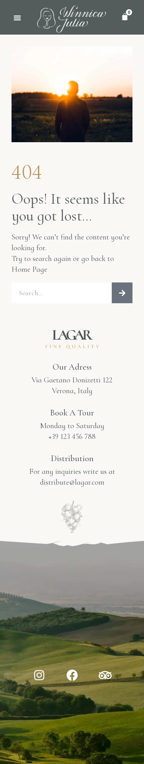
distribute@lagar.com (72, 482)
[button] (17, 17)
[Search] (122, 292)
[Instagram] (39, 675)
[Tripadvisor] (105, 675)
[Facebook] (72, 675)
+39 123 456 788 (72, 436)
